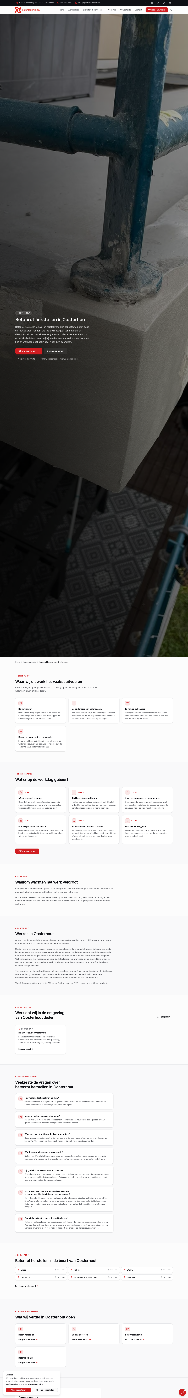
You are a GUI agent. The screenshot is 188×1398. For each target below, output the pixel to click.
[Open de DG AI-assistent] (182, 1392)
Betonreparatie (30, 662)
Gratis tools (125, 10)
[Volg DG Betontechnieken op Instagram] (158, 3)
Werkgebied (73, 10)
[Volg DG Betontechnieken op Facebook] (146, 3)
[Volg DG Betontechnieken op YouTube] (170, 3)
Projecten (112, 10)
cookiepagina (12, 1384)
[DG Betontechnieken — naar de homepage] (27, 10)
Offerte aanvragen (156, 10)
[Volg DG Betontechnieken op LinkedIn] (152, 3)
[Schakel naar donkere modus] (171, 10)
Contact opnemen (55, 351)
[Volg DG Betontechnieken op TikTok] (164, 3)
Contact (138, 10)
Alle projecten (163, 1017)
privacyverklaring (35, 1384)
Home (61, 10)
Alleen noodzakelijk (45, 1390)
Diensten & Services (92, 10)
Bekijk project (26, 1049)
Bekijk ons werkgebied (25, 1286)
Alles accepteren (18, 1390)
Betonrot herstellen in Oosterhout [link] (54, 662)
